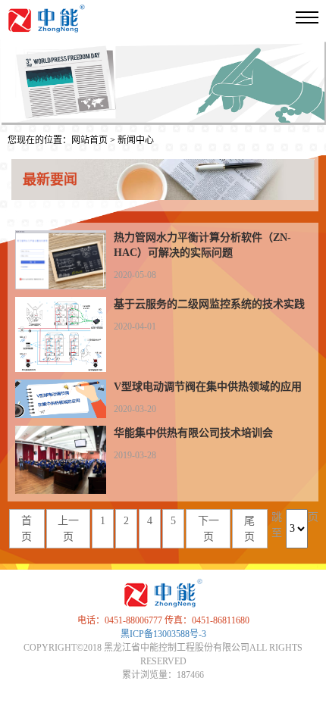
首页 (26, 528)
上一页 (68, 528)
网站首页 (89, 140)
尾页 (249, 528)
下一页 (208, 528)
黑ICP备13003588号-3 (163, 634)
